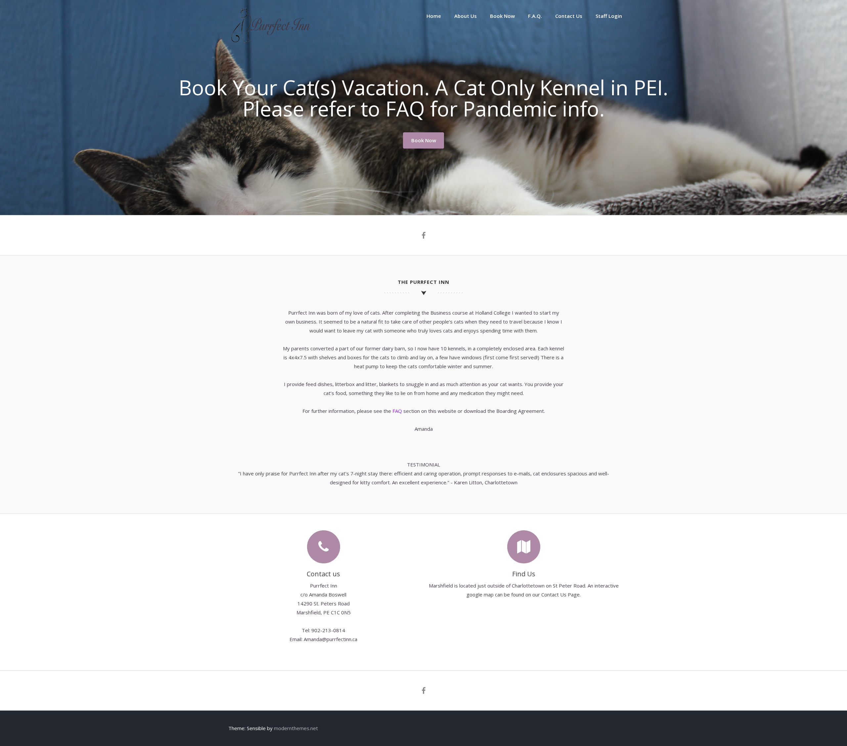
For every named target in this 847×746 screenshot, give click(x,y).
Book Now (502, 16)
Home (433, 16)
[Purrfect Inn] (269, 42)
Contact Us (568, 16)
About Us (465, 16)
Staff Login (609, 16)
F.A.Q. (535, 16)
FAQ (397, 411)
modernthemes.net (296, 728)
